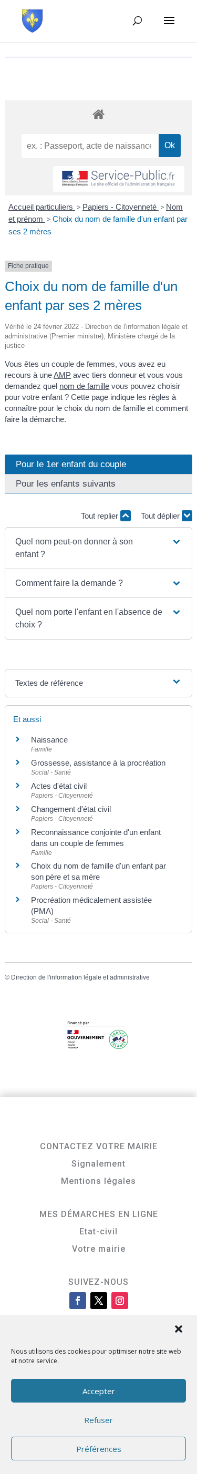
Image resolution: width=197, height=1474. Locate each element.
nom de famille (84, 386)
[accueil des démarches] (98, 113)
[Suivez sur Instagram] (119, 1300)
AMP (62, 374)
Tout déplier (161, 515)
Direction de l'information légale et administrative (80, 977)
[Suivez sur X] (98, 1300)
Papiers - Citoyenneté (120, 206)
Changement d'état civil (71, 809)
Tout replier (100, 515)
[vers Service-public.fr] (118, 179)
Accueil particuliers (41, 206)
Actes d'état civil (59, 785)
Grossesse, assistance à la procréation (98, 762)
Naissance (49, 739)
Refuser (98, 1420)
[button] (179, 1330)
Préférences (98, 1449)
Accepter (98, 1391)
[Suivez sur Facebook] (77, 1300)
